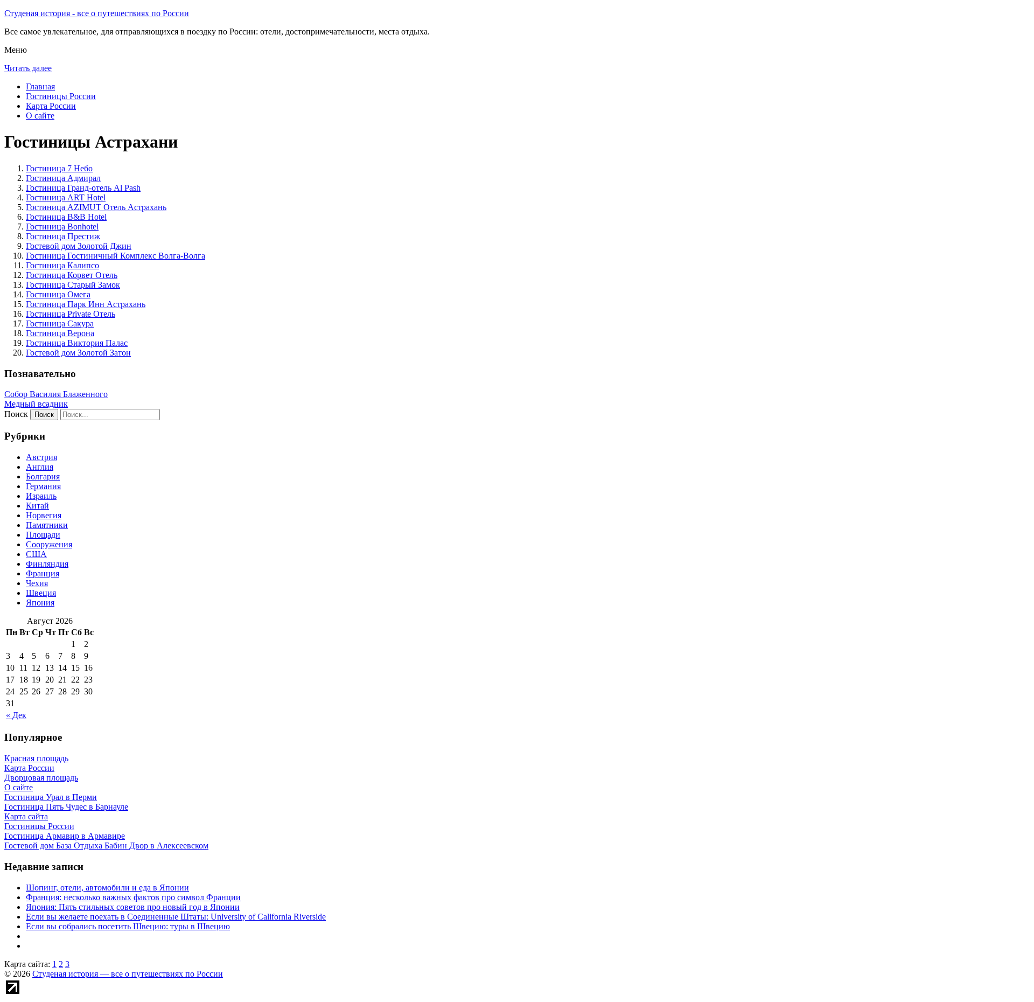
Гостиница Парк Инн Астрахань (85, 304)
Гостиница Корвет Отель (71, 275)
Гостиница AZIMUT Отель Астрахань (96, 207)
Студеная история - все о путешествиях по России (96, 13)
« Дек (16, 715)
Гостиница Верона (60, 333)
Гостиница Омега (58, 294)
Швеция (41, 592)
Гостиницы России (61, 96)
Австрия (41, 457)
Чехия (37, 583)
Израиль (41, 495)
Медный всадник (36, 403)
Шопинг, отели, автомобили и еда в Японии (107, 887)
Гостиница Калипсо (62, 265)
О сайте (40, 115)
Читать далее (28, 68)
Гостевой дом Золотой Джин (78, 245)
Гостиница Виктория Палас (77, 342)
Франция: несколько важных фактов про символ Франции (133, 897)
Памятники (47, 525)
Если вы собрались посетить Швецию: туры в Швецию (128, 926)
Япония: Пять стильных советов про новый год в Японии (133, 906)
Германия (43, 486)
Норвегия (43, 515)
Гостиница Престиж (63, 236)
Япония (40, 602)
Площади (43, 534)
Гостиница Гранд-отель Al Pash (83, 187)
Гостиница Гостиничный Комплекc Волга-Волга (115, 255)
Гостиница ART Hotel (66, 197)
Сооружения (49, 544)
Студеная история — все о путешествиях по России (127, 973)
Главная (40, 86)
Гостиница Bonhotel (62, 226)
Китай (37, 505)
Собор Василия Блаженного (56, 394)
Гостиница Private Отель (70, 313)
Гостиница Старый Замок (73, 284)
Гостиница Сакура (60, 323)
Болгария (43, 476)
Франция (42, 573)
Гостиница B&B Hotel (66, 216)
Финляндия (47, 563)
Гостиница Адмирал (63, 178)
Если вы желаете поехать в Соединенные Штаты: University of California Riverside (176, 916)
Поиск (16, 414)
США (36, 554)
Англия (39, 466)
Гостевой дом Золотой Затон (78, 352)
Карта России (51, 105)
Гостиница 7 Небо (59, 168)
